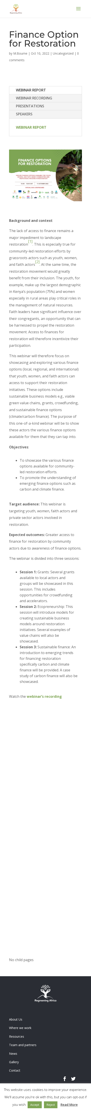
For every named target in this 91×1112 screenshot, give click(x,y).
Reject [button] (51, 1105)
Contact (14, 1070)
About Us (15, 1019)
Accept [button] (34, 1105)
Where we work (20, 1028)
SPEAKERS (24, 114)
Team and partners (22, 1045)
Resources (16, 1036)
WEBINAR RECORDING (34, 98)
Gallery (14, 1062)
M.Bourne (20, 53)
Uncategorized (63, 53)
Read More (69, 1104)
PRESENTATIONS (30, 106)
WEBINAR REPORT (31, 90)
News (13, 1053)
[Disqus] (45, 783)
